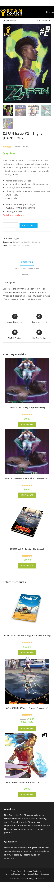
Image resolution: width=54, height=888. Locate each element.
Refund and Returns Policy (15, 874)
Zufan (27, 245)
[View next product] (49, 20)
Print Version (35, 242)
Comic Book (18, 242)
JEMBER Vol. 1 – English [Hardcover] (27, 549)
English (26, 242)
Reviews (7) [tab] (27, 274)
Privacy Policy (16, 871)
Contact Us (45, 874)
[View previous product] (5, 20)
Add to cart (28, 225)
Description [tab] (27, 262)
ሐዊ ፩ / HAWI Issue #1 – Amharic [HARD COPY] (27, 782)
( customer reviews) (21, 146)
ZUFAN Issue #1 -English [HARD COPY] (27, 407)
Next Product (42, 20)
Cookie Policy (33, 874)
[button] (48, 28)
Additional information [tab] (27, 268)
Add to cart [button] (27, 424)
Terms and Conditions (32, 871)
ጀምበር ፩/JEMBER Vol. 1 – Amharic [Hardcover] (27, 708)
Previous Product (13, 20)
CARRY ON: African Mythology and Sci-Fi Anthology (27, 635)
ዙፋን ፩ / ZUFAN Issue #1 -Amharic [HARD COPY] (27, 478)
